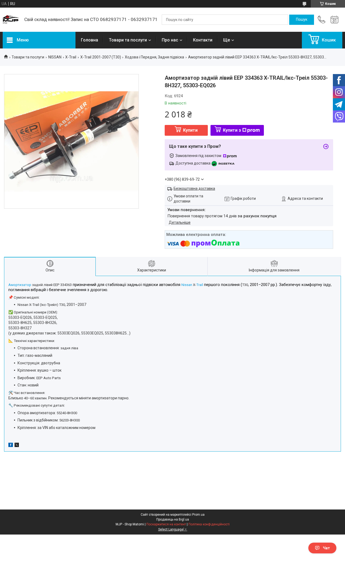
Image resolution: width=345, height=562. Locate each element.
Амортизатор (19, 285)
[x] (17, 446)
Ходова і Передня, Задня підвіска (154, 57)
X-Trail (70, 57)
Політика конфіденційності (209, 524)
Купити (190, 130)
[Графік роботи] (334, 19)
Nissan (186, 285)
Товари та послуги (128, 40)
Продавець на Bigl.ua (172, 519)
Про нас (170, 40)
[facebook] (10, 446)
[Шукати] (301, 20)
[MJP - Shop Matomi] (10, 19)
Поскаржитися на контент (166, 524)
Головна (89, 40)
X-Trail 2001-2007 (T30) (100, 57)
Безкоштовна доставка (194, 188)
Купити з (232, 130)
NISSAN (54, 57)
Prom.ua (198, 514)
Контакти (202, 40)
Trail (199, 285)
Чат (326, 548)
